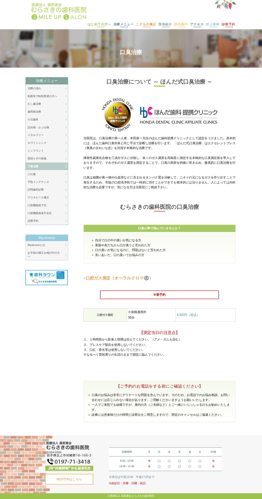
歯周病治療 (34, 111)
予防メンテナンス (38, 181)
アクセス (197, 24)
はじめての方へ (99, 24)
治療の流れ (34, 88)
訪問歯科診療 (36, 189)
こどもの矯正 (146, 24)
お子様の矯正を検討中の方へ (44, 254)
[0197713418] (69, 455)
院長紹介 (165, 24)
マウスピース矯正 (38, 197)
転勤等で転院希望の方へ (42, 96)
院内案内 (181, 24)
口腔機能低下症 (37, 205)
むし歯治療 (34, 103)
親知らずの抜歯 (37, 158)
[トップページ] (126, 11)
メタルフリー (36, 135)
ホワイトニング (37, 142)
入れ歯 (32, 174)
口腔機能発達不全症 (40, 213)
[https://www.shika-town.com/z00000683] (47, 277)
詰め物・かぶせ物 (38, 127)
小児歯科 (33, 119)
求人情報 (212, 24)
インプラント (36, 150)
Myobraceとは (36, 244)
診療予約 (228, 24)
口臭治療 (33, 166)
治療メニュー (124, 24)
